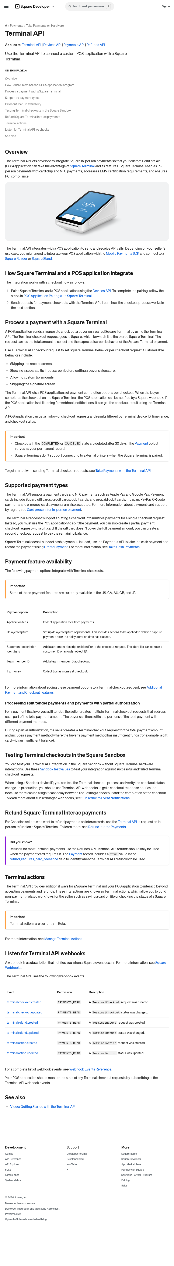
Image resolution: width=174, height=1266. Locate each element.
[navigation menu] (6, 6)
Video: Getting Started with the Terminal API (43, 1106)
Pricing (125, 1180)
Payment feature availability (23, 104)
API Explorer (12, 1164)
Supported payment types (22, 97)
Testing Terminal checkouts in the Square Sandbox (38, 110)
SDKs (8, 1169)
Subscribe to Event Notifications (105, 798)
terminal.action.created (22, 1043)
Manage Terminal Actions (63, 938)
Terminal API (31, 44)
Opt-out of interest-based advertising (26, 1219)
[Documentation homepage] (6, 25)
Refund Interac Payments (107, 826)
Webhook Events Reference (90, 1069)
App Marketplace (131, 1164)
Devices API (52, 44)
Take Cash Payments (124, 547)
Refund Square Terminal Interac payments (32, 117)
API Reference (13, 1159)
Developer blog (75, 1159)
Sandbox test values (55, 769)
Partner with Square (132, 1169)
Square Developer (131, 1159)
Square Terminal (82, 166)
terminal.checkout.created (24, 1002)
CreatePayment (56, 547)
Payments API (73, 44)
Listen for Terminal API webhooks (27, 129)
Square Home (129, 1153)
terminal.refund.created (22, 1022)
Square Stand (42, 258)
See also (10, 136)
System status (13, 1180)
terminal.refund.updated (23, 1032)
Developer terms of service (20, 1203)
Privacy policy (13, 1214)
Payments (16, 25)
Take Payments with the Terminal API (123, 470)
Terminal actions (16, 123)
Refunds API (96, 44)
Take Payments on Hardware (45, 25)
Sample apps (12, 1175)
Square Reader (16, 258)
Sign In (166, 6)
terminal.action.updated (22, 1053)
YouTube (72, 1164)
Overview (11, 78)
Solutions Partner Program (136, 1175)
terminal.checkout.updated (24, 1012)
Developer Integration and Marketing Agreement (32, 1208)
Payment (141, 443)
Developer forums (77, 1153)
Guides (9, 1153)
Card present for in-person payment (54, 509)
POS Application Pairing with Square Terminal (58, 295)
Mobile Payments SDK (122, 253)
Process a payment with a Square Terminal (32, 91)
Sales (124, 1185)
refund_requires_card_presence (34, 859)
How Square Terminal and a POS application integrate (39, 85)
